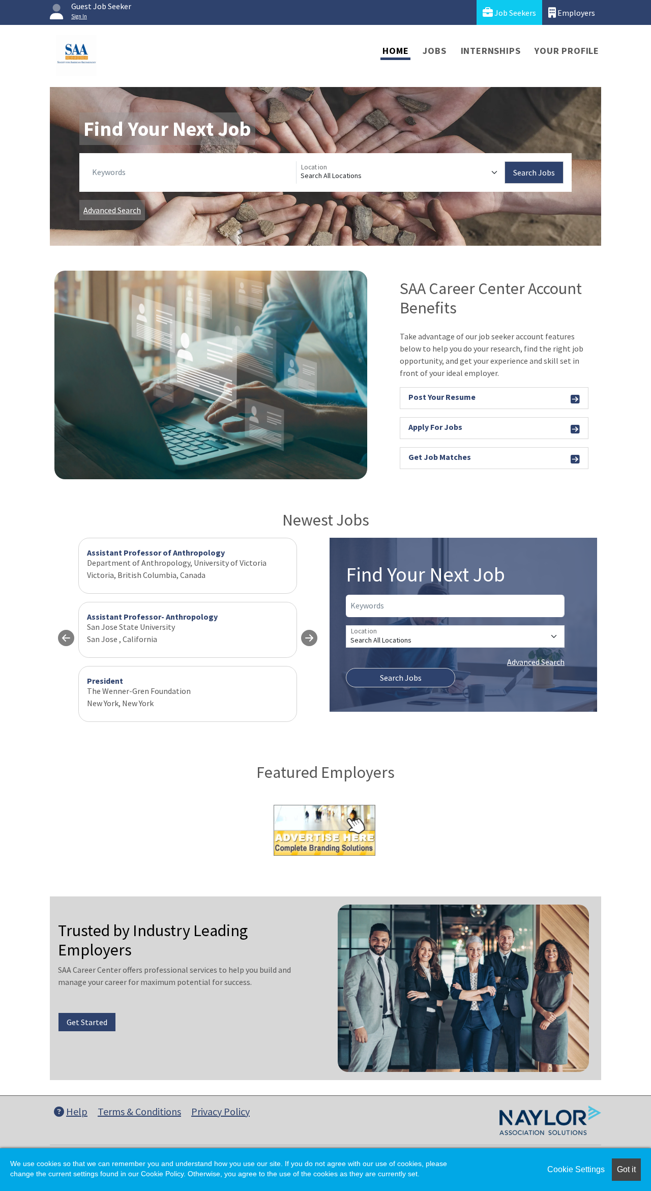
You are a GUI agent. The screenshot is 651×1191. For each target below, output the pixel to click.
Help (76, 1111)
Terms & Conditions (139, 1111)
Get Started (87, 1022)
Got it (626, 1169)
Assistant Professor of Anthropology (156, 552)
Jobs (434, 50)
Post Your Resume (442, 397)
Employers (575, 13)
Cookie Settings (576, 1169)
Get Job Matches (439, 457)
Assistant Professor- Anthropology (152, 617)
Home (395, 50)
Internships (491, 50)
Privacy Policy (220, 1111)
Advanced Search (112, 210)
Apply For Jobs (435, 427)
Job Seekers (514, 13)
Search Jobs (534, 172)
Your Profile (567, 50)
